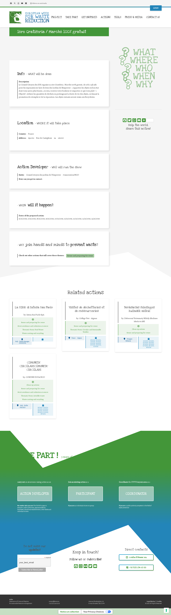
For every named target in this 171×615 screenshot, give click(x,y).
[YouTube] (22, 3)
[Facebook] (11, 3)
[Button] (33, 319)
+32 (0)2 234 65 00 (54, 603)
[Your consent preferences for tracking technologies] (166, 610)
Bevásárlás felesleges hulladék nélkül (139, 309)
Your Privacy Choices (93, 611)
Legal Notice (151, 601)
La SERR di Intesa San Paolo (34, 307)
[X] (14, 3)
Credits (159, 601)
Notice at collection (69, 611)
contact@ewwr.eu (54, 601)
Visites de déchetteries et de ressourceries (86, 309)
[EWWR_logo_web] (29, 17)
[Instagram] (18, 3)
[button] (63, 17)
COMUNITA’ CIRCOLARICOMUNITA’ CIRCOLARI (34, 366)
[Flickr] (26, 3)
